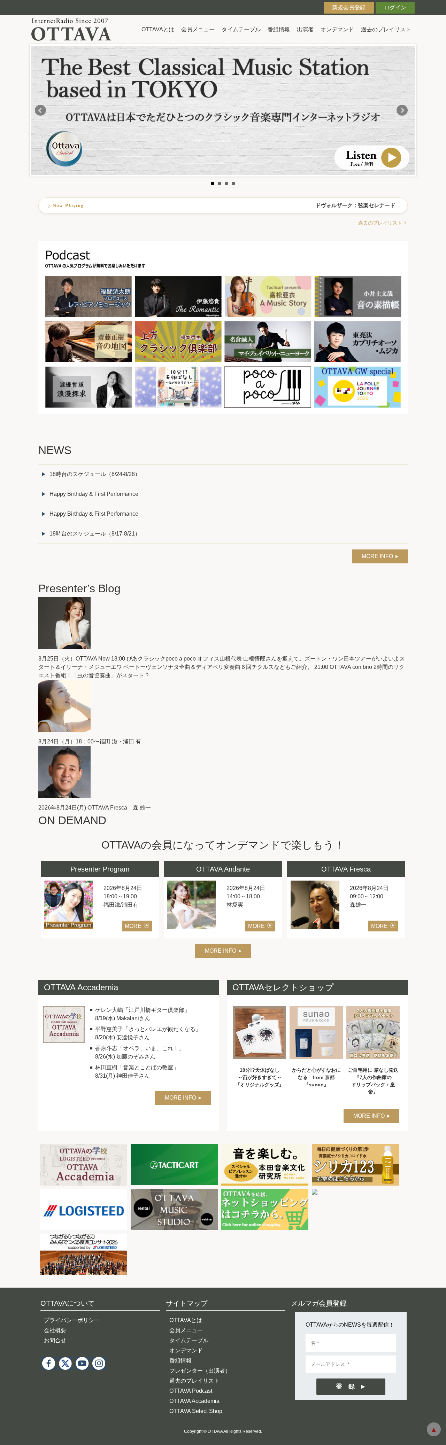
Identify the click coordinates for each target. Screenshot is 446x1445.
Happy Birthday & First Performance (93, 494)
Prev (40, 110)
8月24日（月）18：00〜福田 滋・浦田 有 (89, 741)
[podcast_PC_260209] (223, 245)
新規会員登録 (349, 7)
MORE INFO (377, 556)
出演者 (305, 29)
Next (402, 110)
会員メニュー (198, 29)
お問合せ (55, 1340)
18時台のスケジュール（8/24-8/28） (94, 474)
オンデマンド (337, 29)
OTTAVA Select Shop (195, 1411)
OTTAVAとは (157, 29)
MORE (133, 926)
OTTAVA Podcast (190, 1391)
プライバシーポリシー (72, 1320)
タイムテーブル (241, 29)
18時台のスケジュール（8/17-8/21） (94, 534)
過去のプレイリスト (386, 29)
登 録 (345, 1386)
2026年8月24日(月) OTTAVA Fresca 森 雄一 (94, 808)
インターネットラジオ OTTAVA (74, 29)
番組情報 (279, 29)
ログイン (395, 7)
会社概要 (55, 1330)
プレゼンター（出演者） (200, 1371)
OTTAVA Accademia (194, 1401)
